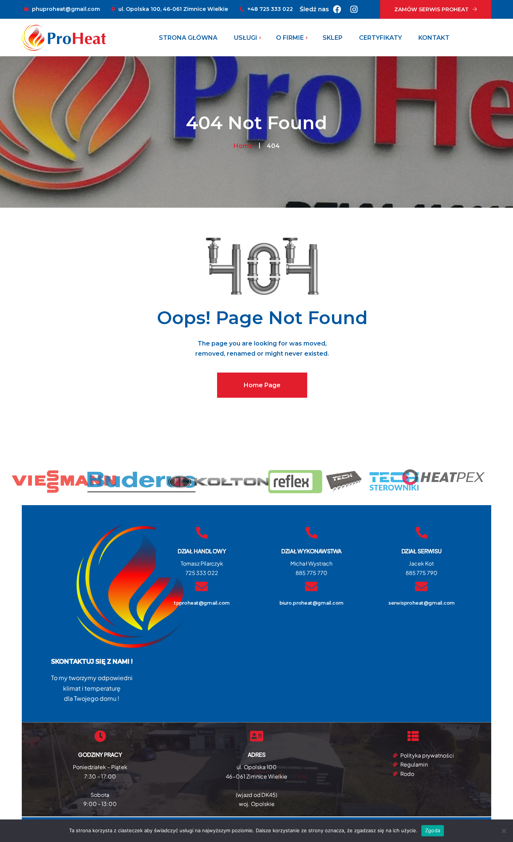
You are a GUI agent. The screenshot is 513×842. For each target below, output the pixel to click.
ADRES (257, 754)
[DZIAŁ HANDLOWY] (202, 533)
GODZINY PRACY (100, 754)
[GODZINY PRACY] (100, 736)
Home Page (262, 385)
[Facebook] (337, 9)
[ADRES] (256, 736)
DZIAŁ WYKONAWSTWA (311, 550)
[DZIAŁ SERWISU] (421, 533)
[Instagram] (354, 9)
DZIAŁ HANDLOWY (201, 550)
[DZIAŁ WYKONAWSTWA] (312, 533)
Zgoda (432, 830)
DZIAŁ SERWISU (421, 550)
